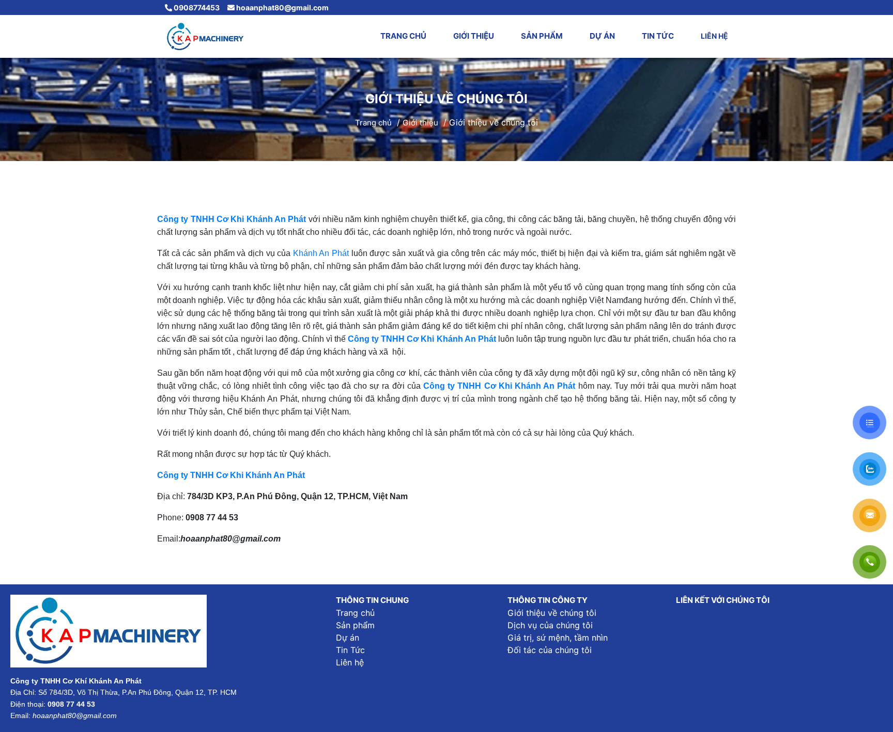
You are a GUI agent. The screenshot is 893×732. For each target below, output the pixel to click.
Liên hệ (714, 35)
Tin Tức (658, 36)
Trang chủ (403, 36)
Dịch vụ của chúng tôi (550, 625)
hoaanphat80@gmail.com (282, 7)
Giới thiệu (473, 36)
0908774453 (196, 7)
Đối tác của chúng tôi (549, 650)
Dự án (602, 36)
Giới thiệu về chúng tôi (551, 613)
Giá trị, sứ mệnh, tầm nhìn (557, 637)
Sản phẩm (542, 36)
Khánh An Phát (321, 253)
